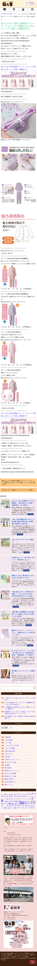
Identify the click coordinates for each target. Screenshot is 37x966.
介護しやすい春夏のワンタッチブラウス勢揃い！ (19, 490)
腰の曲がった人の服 (10, 776)
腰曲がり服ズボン (10, 779)
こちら (23, 468)
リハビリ (17, 799)
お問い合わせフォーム (13, 829)
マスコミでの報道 (10, 748)
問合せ (4, 9)
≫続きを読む (30, 514)
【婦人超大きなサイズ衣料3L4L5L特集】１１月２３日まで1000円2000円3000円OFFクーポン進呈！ (23, 594)
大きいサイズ (8, 754)
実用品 (24, 801)
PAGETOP (32, 962)
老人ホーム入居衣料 (10, 773)
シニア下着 (8, 742)
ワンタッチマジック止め (25, 799)
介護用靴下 (6, 801)
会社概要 (13, 9)
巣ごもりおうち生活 (10, 762)
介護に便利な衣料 (10, 751)
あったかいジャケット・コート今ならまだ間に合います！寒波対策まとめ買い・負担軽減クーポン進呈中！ (23, 653)
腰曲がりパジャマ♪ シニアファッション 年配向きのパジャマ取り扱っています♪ (23, 632)
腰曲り (5, 808)
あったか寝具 (4, 794)
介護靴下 (11, 801)
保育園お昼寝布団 (18, 801)
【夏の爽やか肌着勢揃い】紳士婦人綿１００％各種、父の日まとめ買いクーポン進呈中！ (23, 614)
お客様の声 (8, 737)
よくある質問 (8, 740)
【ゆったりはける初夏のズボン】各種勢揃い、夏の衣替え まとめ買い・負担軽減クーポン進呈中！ (23, 503)
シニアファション (19, 794)
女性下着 (7, 756)
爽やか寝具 (8, 768)
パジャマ (28, 796)
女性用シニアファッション (12, 759)
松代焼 (32, 801)
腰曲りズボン (11, 808)
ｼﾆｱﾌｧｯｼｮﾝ (31, 808)
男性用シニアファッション (12, 770)
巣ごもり (28, 801)
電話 (23, 9)
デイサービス (20, 796)
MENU (32, 9)
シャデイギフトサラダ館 (12, 745)
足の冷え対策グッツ (10, 782)
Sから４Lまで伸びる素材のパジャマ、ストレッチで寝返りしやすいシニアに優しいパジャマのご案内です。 (18, 482)
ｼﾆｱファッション (22, 808)
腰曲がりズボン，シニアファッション (18, 804)
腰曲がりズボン (13, 803)
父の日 (6, 803)
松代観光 (7, 765)
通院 (15, 808)
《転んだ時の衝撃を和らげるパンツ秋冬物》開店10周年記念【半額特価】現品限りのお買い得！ (23, 521)
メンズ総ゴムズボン (8, 799)
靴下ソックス (8, 784)
